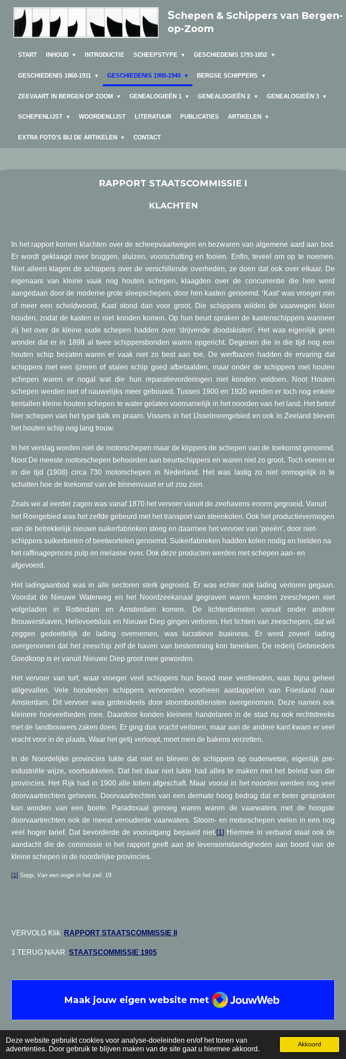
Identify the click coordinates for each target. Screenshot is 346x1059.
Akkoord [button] (309, 1044)
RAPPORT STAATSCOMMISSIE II (120, 933)
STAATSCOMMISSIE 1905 (113, 952)
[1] (220, 832)
